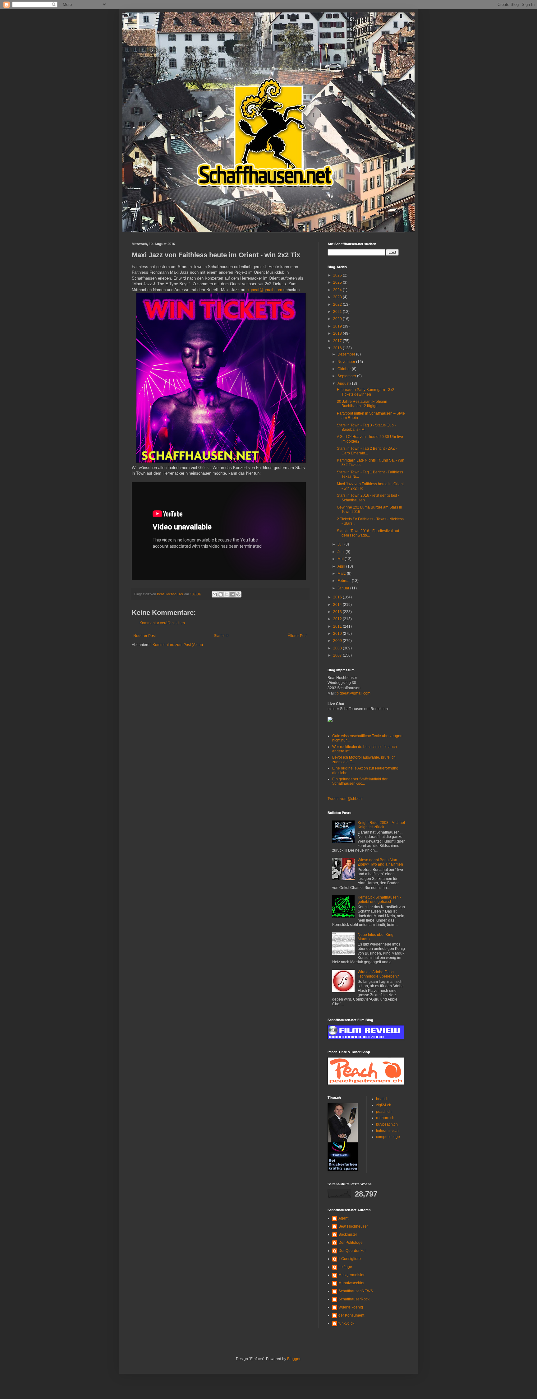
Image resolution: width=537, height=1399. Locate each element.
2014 (338, 604)
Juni (341, 552)
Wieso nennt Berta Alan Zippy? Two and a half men (380, 862)
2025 (338, 282)
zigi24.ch (383, 1105)
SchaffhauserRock (353, 1299)
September (347, 376)
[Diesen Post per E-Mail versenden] (215, 594)
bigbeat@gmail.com (264, 289)
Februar (344, 581)
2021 (338, 311)
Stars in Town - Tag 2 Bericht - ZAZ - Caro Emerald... (367, 450)
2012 (338, 619)
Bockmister (347, 1234)
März (342, 573)
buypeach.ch (387, 1124)
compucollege (388, 1137)
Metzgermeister (351, 1275)
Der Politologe (350, 1242)
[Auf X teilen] (226, 594)
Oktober (344, 369)
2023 (338, 297)
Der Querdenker (352, 1250)
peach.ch (384, 1111)
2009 (338, 641)
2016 (338, 348)
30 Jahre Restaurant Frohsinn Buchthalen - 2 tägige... (362, 403)
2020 (338, 319)
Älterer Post (297, 636)
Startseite (222, 636)
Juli (340, 544)
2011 (338, 626)
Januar (343, 588)
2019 (338, 326)
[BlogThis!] (221, 594)
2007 (338, 655)
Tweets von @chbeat (345, 799)
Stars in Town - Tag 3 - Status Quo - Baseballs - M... (366, 427)
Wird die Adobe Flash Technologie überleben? (378, 974)
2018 (338, 333)
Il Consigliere (349, 1259)
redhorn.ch (385, 1118)
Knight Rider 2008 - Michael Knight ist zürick (381, 824)
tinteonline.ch (387, 1130)
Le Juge (345, 1267)
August (343, 383)
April (341, 566)
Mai (341, 559)
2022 (338, 304)
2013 (338, 612)
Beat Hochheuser (353, 1226)
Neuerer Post (144, 636)
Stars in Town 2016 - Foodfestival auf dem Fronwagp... (368, 533)
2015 (338, 597)
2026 (338, 275)
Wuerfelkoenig (350, 1307)
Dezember (346, 354)
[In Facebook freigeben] (232, 594)
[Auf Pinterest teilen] (238, 594)
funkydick (346, 1323)
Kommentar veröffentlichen (162, 623)
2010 (338, 633)
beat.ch (382, 1099)
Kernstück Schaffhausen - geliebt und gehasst (379, 899)
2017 (338, 341)
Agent (343, 1218)
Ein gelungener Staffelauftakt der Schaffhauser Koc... (360, 781)
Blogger (293, 1359)
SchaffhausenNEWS (355, 1291)
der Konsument (351, 1315)
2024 (338, 290)
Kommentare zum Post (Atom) (178, 645)
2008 (338, 648)
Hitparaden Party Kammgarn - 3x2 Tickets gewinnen (365, 392)
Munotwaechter (351, 1283)
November (346, 362)
